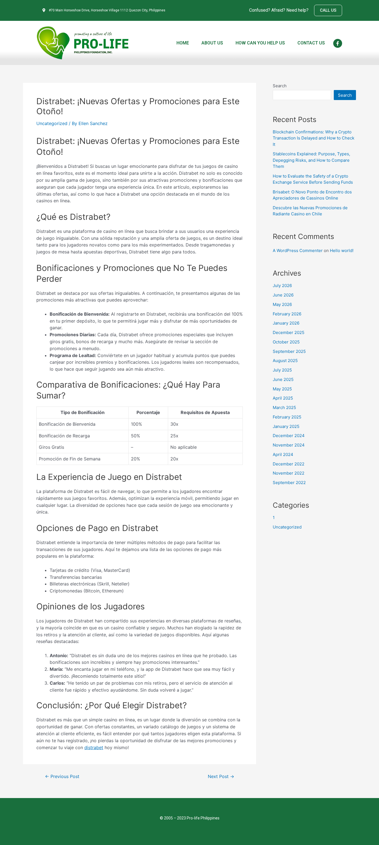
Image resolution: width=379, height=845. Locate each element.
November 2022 (288, 473)
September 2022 (289, 482)
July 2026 (282, 285)
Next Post (221, 776)
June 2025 (283, 379)
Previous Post (62, 776)
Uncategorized (51, 123)
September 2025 (289, 351)
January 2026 (286, 323)
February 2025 (287, 417)
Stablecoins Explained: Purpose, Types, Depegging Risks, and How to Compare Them (311, 160)
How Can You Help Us (260, 43)
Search (280, 85)
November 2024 (289, 445)
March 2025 (284, 407)
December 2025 (288, 332)
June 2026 (283, 295)
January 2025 (286, 426)
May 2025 (282, 389)
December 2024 (289, 435)
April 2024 (283, 454)
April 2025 (283, 398)
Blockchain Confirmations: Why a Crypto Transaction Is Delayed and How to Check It (313, 138)
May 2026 (282, 304)
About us (212, 43)
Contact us (311, 43)
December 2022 (288, 464)
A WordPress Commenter (298, 250)
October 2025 (286, 342)
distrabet (93, 747)
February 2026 (287, 313)
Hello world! (341, 250)
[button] (328, 10)
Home (182, 43)
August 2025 (285, 360)
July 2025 (282, 370)
